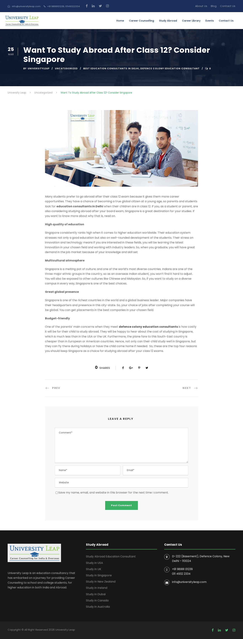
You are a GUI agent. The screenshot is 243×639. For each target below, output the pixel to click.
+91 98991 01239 (182, 569)
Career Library (191, 20)
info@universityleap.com (189, 582)
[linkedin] (93, 6)
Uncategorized (66, 68)
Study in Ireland (96, 588)
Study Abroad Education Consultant (111, 556)
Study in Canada (97, 600)
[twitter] (100, 6)
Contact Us (227, 6)
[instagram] (107, 6)
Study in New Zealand (100, 582)
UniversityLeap (38, 68)
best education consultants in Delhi (111, 68)
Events (209, 20)
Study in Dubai (95, 594)
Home (120, 20)
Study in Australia (98, 607)
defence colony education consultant (170, 68)
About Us (201, 6)
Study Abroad (168, 20)
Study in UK (93, 569)
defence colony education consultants (148, 327)
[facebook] (87, 6)
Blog (213, 6)
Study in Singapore (99, 575)
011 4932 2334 (181, 574)
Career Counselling (141, 20)
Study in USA (94, 563)
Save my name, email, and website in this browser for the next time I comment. (113, 492)
